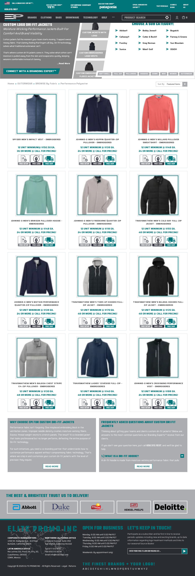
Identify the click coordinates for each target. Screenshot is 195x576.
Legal (64, 566)
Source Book (173, 6)
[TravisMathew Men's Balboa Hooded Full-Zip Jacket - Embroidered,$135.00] (158, 276)
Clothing (46, 17)
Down (155, 73)
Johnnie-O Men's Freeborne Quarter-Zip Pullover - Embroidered (97, 222)
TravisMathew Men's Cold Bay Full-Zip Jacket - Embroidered (158, 222)
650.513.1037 (11, 10)
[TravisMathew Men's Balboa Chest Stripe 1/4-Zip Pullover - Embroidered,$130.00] (36, 357)
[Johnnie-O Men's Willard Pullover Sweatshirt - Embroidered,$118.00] (158, 114)
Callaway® (124, 37)
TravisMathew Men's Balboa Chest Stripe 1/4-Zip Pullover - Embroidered (36, 385)
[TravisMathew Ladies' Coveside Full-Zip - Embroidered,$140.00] (97, 357)
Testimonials (162, 6)
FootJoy (123, 43)
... (113, 17)
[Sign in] (177, 17)
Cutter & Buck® (150, 37)
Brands (32, 17)
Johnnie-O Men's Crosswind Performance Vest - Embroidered (158, 385)
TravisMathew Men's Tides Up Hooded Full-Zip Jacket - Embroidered (97, 303)
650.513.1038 (55, 551)
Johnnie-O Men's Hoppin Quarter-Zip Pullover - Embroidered (97, 141)
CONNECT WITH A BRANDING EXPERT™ (31, 71)
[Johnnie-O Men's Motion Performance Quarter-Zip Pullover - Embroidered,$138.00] (36, 276)
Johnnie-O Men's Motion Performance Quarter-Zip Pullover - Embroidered (36, 303)
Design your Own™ (54, 5)
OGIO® (173, 49)
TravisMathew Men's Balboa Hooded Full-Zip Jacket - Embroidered (158, 303)
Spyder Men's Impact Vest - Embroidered (36, 139)
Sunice (122, 49)
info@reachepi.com (59, 554)
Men (164, 73)
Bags (59, 17)
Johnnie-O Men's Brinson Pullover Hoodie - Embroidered (36, 222)
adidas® (123, 30)
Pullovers (131, 73)
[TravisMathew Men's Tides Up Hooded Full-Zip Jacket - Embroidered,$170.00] (97, 276)
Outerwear (186, 73)
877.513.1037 (54, 548)
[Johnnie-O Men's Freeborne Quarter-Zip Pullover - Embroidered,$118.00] (97, 195)
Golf (104, 17)
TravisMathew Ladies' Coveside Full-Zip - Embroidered (97, 385)
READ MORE (51, 466)
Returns (72, 566)
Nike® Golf (148, 49)
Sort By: (161, 84)
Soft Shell (104, 73)
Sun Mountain (177, 43)
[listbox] (176, 84)
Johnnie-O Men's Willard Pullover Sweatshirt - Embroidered (158, 141)
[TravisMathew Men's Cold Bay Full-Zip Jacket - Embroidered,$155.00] (158, 195)
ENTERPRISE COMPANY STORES (81, 6)
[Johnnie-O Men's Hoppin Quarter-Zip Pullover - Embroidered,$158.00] (97, 114)
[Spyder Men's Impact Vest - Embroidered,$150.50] (36, 114)
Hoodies (144, 73)
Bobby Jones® (149, 30)
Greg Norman (149, 43)
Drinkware (72, 17)
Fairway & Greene (178, 37)
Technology (90, 17)
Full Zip (118, 73)
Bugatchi (174, 30)
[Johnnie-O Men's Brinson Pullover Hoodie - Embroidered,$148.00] (36, 195)
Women (173, 73)
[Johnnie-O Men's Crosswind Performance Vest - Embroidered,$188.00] (158, 357)
